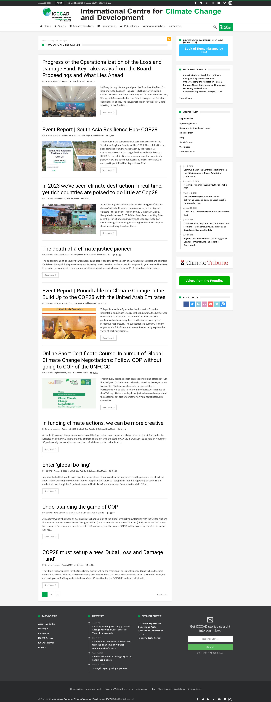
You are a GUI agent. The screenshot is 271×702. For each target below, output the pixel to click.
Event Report (86, 135)
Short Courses (186, 142)
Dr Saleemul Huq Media (105, 429)
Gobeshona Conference (150, 630)
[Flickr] (212, 3)
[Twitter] (201, 3)
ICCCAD (49, 198)
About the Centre (46, 623)
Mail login (43, 628)
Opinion (80, 565)
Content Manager (52, 81)
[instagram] (230, 3)
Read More (107, 112)
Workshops (184, 146)
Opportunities (186, 118)
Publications (98, 135)
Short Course (82, 372)
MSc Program (186, 132)
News (76, 198)
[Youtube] (218, 3)
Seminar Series (187, 151)
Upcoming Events (188, 123)
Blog (82, 81)
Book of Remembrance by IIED (203, 50)
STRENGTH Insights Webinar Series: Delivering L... (87, 3)
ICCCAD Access (45, 638)
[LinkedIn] (207, 3)
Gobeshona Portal (147, 626)
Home (44, 41)
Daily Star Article (81, 255)
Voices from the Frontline (204, 280)
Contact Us (43, 633)
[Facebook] (195, 3)
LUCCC (141, 634)
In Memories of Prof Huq (99, 255)
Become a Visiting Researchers (194, 128)
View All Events (186, 98)
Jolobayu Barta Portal (149, 637)
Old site (42, 647)
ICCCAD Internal (46, 642)
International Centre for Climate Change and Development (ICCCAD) (83, 699)
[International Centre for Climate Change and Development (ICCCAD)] (132, 6)
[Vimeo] (224, 3)
